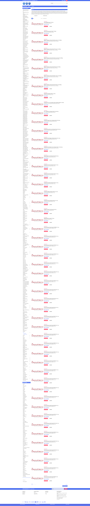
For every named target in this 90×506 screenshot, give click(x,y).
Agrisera (24, 419)
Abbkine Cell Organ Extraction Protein (25, 127)
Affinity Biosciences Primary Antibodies (26, 21)
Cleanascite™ (24, 221)
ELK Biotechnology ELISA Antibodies (25, 177)
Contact (33, 6)
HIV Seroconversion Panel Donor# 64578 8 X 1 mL (51, 405)
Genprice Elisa (24, 451)
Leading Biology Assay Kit (25, 55)
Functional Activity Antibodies (25, 272)
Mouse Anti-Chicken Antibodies (25, 315)
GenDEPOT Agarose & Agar (25, 43)
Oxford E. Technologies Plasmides (25, 108)
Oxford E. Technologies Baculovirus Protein (25, 102)
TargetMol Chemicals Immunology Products (25, 118)
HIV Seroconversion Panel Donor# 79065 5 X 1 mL (51, 280)
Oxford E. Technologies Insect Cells (25, 106)
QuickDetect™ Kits (25, 344)
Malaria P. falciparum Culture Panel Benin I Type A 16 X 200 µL (53, 75)
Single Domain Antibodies (25, 174)
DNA (23, 232)
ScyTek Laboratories (25, 430)
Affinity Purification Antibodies (25, 191)
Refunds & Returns (52, 504)
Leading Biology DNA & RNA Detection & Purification (26, 60)
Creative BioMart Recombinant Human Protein (26, 169)
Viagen (23, 450)
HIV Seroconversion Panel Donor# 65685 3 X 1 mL (51, 432)
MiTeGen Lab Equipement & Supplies (25, 154)
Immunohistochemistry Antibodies (25, 300)
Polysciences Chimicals (25, 155)
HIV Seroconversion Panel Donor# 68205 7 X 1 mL (51, 369)
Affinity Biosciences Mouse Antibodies (25, 18)
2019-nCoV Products (25, 186)
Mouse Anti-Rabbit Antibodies (25, 322)
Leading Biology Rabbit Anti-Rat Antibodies (26, 78)
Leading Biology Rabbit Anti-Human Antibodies (26, 75)
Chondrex (24, 437)
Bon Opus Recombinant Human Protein (25, 166)
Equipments (24, 253)
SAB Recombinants (25, 364)
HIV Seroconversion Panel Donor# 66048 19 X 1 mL (51, 334)
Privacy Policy (67, 504)
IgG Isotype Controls (25, 293)
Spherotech (24, 431)
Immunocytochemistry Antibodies (25, 297)
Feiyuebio (24, 389)
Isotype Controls (24, 304)
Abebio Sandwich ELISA (25, 149)
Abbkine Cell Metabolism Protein (25, 125)
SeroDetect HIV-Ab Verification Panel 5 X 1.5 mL (51, 200)
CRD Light (24, 460)
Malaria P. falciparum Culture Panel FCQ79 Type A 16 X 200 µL (53, 84)
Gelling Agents (24, 275)
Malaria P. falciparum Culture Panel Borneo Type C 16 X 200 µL (53, 40)
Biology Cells (24, 203)
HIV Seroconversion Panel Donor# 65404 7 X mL (51, 476)
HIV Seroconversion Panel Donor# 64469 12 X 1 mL (51, 387)
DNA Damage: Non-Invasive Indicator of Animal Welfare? (61, 495)
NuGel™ (23, 329)
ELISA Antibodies (24, 245)
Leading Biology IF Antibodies (26, 67)
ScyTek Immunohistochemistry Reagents (25, 160)
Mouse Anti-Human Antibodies (25, 321)
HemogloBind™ (24, 287)
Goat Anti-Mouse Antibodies (26, 283)
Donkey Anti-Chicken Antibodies (25, 234)
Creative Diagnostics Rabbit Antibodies (26, 225)
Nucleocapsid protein (25, 328)
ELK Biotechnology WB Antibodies (25, 179)
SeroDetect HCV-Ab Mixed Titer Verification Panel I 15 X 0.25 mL (53, 147)
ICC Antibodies (24, 292)
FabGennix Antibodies (25, 264)
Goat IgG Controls (25, 285)
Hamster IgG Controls (25, 286)
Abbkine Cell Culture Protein (26, 9)
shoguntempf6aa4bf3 (25, 113)
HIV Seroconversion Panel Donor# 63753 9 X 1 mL (51, 298)
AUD (36, 0)
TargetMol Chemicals (25, 462)
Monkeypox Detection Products (25, 181)
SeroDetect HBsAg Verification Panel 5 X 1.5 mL (51, 191)
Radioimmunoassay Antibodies (25, 354)
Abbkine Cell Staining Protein (26, 128)
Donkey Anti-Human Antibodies (25, 237)
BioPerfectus (24, 472)
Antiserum (24, 199)
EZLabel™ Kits (24, 261)
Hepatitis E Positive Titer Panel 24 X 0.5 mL (50, 209)
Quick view (37, 53)
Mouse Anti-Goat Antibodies (26, 319)
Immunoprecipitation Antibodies (25, 302)
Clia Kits (24, 222)
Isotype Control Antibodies (25, 303)
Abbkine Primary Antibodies (26, 138)
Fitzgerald (24, 388)
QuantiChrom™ (24, 341)
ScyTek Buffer (24, 157)
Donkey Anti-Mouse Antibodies (25, 239)
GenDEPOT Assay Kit (25, 45)
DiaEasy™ (24, 231)
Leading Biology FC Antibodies (25, 63)
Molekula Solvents (25, 100)
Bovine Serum (58, 499)
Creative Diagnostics (25, 407)
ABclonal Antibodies (25, 163)
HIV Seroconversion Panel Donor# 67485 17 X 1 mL (51, 414)
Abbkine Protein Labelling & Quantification (25, 141)
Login (62, 0)
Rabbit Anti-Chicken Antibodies (25, 346)
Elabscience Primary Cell (25, 42)
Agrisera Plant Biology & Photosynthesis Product (25, 33)
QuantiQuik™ (24, 343)
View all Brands (24, 476)
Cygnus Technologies (25, 438)
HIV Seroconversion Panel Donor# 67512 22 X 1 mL (51, 423)
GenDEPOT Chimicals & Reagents (25, 48)
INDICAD (24, 469)
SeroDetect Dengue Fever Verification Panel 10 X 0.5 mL (52, 120)
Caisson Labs (24, 435)
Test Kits (24, 371)
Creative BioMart (24, 421)
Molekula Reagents (25, 99)
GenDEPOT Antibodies (25, 44)
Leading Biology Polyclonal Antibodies (25, 73)
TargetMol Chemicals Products (25, 123)
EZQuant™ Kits (24, 262)
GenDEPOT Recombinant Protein (25, 52)
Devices (24, 230)
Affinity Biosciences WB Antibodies (25, 26)
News (29, 6)
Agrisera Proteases (25, 34)
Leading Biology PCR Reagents (25, 72)
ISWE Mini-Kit (24, 306)
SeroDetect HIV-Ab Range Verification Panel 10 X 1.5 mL (52, 138)
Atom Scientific (24, 443)
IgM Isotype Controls (25, 294)
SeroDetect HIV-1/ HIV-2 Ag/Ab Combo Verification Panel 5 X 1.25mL (54, 102)
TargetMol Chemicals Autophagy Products (25, 117)
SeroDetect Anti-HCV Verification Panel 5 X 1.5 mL (51, 173)
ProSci (23, 387)
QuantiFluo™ (24, 342)
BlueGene (24, 409)
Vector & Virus (24, 375)
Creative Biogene (24, 470)
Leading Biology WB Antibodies (25, 88)
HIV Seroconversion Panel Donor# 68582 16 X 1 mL (51, 343)
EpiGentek (24, 393)
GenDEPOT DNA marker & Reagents (25, 49)
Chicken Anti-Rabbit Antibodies (25, 219)
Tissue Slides (24, 372)
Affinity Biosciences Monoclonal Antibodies (25, 16)
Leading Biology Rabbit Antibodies (25, 80)
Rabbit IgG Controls (25, 353)
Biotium (24, 390)
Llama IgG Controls (25, 311)
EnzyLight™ (24, 250)
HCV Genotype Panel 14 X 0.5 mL (48, 22)
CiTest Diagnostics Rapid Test (25, 168)
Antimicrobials (24, 197)
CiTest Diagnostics (25, 433)
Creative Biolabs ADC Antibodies (25, 175)
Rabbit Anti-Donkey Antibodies (25, 347)
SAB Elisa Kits (24, 363)
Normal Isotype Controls (25, 327)
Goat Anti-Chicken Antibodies (25, 280)
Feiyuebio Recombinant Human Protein (25, 268)
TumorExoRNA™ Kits (25, 374)
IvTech (23, 449)
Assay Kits (24, 201)
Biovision (24, 406)
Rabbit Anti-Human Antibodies (25, 350)
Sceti (23, 417)
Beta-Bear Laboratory (25, 473)
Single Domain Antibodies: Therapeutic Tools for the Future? (62, 493)
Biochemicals (24, 202)
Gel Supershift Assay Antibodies (25, 274)
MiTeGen (24, 423)
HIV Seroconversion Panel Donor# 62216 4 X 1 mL (51, 307)
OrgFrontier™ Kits (24, 330)
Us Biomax (24, 424)
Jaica (23, 446)
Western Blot (24, 378)
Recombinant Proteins (25, 358)
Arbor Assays (24, 434)
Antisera (24, 198)
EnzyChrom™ (24, 248)
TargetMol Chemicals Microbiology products (25, 120)
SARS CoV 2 (24, 365)
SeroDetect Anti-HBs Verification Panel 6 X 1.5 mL (51, 182)
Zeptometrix (24, 436)
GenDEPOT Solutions (25, 54)
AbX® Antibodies (25, 189)
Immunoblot (24, 295)
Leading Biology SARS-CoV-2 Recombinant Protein (26, 85)
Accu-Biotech (24, 457)
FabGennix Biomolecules (25, 265)
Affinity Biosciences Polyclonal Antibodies (25, 19)
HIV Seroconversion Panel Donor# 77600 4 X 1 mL (51, 245)
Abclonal (24, 402)
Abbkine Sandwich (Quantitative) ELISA (25, 146)
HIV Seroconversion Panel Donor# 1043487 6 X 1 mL (51, 227)
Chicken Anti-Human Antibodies (25, 215)
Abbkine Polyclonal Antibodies (25, 137)
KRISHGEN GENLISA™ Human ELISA (26, 310)
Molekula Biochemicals (25, 92)
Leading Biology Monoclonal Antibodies (26, 69)
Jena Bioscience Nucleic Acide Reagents (25, 152)
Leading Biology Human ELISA (25, 66)
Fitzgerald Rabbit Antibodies (26, 173)
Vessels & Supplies (25, 376)
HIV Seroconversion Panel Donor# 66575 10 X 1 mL (51, 441)
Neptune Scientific (25, 464)
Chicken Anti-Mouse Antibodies (25, 217)
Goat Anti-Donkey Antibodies (26, 281)
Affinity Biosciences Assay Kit (25, 11)
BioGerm (24, 471)
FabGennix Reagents (25, 267)
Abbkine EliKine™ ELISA (25, 131)
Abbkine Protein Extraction (25, 139)
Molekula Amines (24, 89)
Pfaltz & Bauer (24, 403)
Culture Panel (24, 333)
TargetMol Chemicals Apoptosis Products (25, 115)
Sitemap (28, 505)
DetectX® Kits (24, 229)
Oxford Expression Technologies (26, 447)
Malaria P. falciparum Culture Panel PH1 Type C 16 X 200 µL (52, 49)
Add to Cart (46, 26)
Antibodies (24, 196)
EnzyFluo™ (24, 249)
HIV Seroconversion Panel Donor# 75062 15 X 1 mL (51, 271)
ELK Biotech (24, 445)
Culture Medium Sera (25, 227)
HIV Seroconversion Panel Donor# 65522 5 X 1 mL (51, 467)
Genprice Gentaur (24, 448)
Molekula (24, 415)
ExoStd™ (24, 258)
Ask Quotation (25, 6)
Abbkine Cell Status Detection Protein (25, 130)
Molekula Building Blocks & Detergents (25, 94)
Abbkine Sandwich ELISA (25, 147)
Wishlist (35, 492)
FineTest (24, 392)
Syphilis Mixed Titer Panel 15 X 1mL (49, 218)
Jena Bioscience (24, 416)
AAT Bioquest (24, 395)
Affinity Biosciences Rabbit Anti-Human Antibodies (25, 23)
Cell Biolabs (24, 432)
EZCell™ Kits (24, 259)
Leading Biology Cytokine (25, 57)
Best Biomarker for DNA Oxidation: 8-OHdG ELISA (61, 494)
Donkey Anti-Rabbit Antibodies (25, 240)
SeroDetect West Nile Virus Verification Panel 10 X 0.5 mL (52, 129)
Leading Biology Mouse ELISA (26, 70)
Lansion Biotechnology (25, 461)
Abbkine (24, 410)
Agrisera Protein (24, 35)
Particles (24, 335)
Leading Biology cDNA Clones (26, 56)
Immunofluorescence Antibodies (25, 298)
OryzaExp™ (24, 331)
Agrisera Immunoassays (25, 31)
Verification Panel (25, 334)
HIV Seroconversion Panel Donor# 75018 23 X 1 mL (51, 289)
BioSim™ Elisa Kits (25, 204)
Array (23, 200)
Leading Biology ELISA (25, 61)
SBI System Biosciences (25, 422)
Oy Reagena (24, 452)
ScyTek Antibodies (25, 156)
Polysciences (24, 475)
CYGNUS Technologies (25, 228)
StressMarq (24, 391)
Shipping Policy (37, 504)
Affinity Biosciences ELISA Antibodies (25, 14)
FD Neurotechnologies (25, 444)
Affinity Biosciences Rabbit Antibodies (25, 25)
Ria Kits (23, 359)
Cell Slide (24, 210)
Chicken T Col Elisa (25, 220)
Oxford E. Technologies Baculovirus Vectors (25, 104)
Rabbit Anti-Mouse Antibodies (25, 352)
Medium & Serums (25, 314)
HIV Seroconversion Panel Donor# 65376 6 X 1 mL (51, 236)
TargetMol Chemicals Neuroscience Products (25, 122)
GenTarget (24, 418)
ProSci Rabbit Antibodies (25, 164)
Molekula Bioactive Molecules (25, 91)
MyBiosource (24, 463)
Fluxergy (24, 459)
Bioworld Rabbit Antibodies (25, 150)
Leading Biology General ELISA (25, 64)
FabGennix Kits (24, 266)
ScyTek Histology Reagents (25, 158)
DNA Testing (24, 233)
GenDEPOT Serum (25, 53)
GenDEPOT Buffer (24, 46)
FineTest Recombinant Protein (25, 172)
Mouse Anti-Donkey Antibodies (25, 318)
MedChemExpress (25, 408)
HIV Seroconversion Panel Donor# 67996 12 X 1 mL (51, 378)
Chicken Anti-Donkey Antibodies (25, 212)
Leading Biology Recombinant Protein (26, 82)
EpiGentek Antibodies (25, 252)
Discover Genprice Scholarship (60, 497)
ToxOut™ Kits (24, 373)
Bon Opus (24, 420)
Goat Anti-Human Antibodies (26, 282)
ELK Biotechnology (25, 396)
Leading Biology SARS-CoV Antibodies (25, 84)
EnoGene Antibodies (25, 247)
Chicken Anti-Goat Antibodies (25, 214)
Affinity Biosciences (25, 404)
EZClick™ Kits (24, 260)
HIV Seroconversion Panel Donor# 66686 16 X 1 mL (51, 325)
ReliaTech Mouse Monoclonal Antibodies (26, 182)
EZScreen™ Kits (24, 263)
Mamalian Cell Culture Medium (25, 313)
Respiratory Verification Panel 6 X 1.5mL (49, 93)
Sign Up (65, 0)
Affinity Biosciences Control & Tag (26, 13)
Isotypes (24, 305)
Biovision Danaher (58, 492)
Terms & (22, 504)
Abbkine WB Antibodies (25, 148)
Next (66, 484)
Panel (23, 332)
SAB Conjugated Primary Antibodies (25, 362)
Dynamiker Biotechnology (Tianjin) (26, 474)
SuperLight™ (24, 370)
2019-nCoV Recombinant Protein (25, 188)
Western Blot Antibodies (25, 379)
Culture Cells (24, 226)
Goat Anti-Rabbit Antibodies (26, 284)
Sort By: (41, 18)
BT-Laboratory (24, 394)
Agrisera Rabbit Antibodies (25, 36)
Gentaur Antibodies (25, 151)
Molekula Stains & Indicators (26, 101)
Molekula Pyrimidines (25, 98)
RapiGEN (24, 458)
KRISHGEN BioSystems (25, 405)
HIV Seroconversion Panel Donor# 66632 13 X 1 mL (51, 316)
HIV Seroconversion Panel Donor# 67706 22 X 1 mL (51, 396)
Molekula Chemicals (25, 97)
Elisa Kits (24, 246)
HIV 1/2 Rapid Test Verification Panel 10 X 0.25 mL (51, 111)
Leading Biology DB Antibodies (25, 58)
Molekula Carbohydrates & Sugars (25, 96)
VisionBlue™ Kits (24, 377)
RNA (23, 360)
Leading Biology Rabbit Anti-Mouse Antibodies (26, 77)
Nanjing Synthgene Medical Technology (25, 456)
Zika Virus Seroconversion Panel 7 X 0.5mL (50, 31)
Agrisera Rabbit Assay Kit (25, 37)
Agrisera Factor (24, 30)
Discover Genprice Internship (59, 498)
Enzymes (24, 251)
